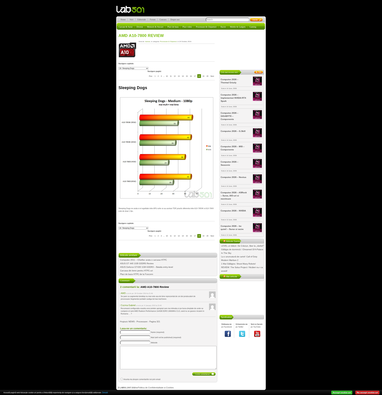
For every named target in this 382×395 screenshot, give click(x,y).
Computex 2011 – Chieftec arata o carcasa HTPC (143, 260)
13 (179, 76)
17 (195, 76)
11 (171, 76)
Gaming (252, 27)
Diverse (140, 27)
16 (191, 76)
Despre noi (175, 19)
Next (212, 76)
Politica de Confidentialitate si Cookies (156, 387)
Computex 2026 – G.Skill (233, 131)
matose (147, 41)
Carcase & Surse (126, 27)
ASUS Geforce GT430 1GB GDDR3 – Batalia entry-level (146, 267)
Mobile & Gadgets (237, 27)
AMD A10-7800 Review (141, 35)
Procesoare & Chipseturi (206, 27)
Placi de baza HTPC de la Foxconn (136, 274)
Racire (223, 27)
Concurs (163, 19)
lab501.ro (132, 10)
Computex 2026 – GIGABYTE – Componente (229, 116)
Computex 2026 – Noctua (233, 177)
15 (187, 76)
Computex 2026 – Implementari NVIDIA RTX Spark (233, 98)
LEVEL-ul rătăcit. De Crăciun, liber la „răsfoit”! (242, 246)
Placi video (187, 27)
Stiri (131, 19)
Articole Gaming (233, 241)
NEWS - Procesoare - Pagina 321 (144, 321)
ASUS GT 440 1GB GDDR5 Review (137, 263)
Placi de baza (172, 27)
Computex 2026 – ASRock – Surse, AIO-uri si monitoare (234, 195)
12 (175, 76)
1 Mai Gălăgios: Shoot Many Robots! (238, 264)
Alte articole (231, 276)
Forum (152, 19)
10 (167, 76)
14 (183, 76)
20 (207, 76)
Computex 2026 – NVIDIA (233, 210)
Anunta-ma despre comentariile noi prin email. (142, 379)
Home (123, 19)
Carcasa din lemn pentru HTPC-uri (136, 270)
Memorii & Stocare (155, 27)
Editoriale (141, 19)
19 (203, 76)
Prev (150, 76)
